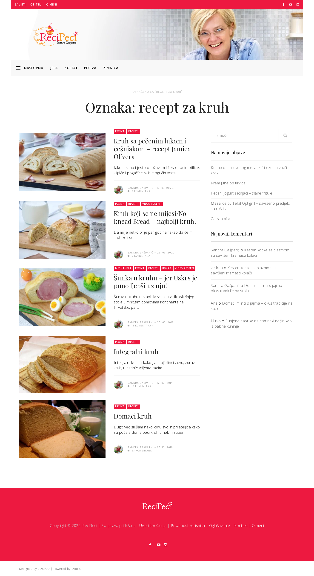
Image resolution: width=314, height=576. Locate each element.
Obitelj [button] (36, 4)
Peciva (90, 68)
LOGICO (44, 569)
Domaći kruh (133, 416)
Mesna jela (123, 268)
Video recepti (151, 204)
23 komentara (141, 450)
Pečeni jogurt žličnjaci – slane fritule (241, 193)
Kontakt (241, 525)
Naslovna (33, 68)
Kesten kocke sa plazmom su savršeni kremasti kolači (250, 252)
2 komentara (140, 256)
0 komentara (140, 191)
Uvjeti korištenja (153, 525)
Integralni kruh (136, 351)
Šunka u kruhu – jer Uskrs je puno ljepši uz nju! (155, 281)
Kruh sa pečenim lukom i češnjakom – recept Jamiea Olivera (152, 149)
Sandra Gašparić (225, 250)
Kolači (71, 68)
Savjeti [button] (20, 4)
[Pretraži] (285, 136)
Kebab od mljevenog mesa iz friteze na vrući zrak (249, 170)
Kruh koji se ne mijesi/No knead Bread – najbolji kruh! (155, 217)
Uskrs (166, 268)
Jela (54, 68)
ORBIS (76, 569)
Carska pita (220, 218)
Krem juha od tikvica (228, 183)
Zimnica (110, 68)
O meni (51, 4)
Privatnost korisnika (188, 525)
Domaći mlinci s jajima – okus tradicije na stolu (248, 288)
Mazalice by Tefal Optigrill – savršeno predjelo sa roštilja (250, 206)
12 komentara (141, 386)
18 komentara (141, 325)
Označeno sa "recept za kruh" (157, 92)
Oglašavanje (219, 525)
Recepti (133, 131)
